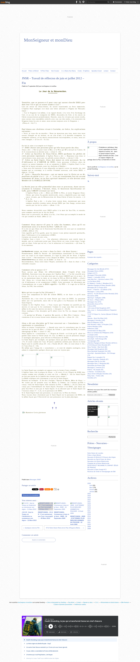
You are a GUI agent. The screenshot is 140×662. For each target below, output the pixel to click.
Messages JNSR (35, 479)
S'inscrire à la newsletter (31, 495)
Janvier (91, 491)
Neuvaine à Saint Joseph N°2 (96, 469)
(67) (97, 359)
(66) (96, 361)
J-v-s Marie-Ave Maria (68, 71)
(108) (92, 328)
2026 (89, 483)
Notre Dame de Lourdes (95, 453)
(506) (101, 285)
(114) (99, 324)
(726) (100, 279)
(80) (99, 351)
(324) (102, 293)
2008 (89, 528)
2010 (89, 524)
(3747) (98, 269)
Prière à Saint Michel (94, 455)
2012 (89, 520)
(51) (96, 371)
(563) (93, 281)
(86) (97, 347)
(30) (95, 376)
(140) (96, 320)
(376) (99, 289)
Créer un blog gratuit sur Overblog (56, 602)
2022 (89, 500)
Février (91, 489)
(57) (96, 367)
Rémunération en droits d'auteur (110, 602)
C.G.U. (97, 602)
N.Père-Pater (45, 71)
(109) (94, 326)
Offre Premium (125, 602)
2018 (89, 508)
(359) (95, 291)
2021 (89, 502)
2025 (89, 493)
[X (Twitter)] (80, 2)
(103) (100, 332)
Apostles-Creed (97, 71)
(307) (95, 300)
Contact (112, 71)
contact (106, 71)
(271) (95, 304)
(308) (96, 298)
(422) (97, 287)
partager (63, 632)
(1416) (96, 277)
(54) (95, 369)
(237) (98, 308)
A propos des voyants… (95, 257)
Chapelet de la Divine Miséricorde (98, 463)
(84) (97, 349)
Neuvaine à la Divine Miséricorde (98, 461)
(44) (99, 374)
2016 (89, 512)
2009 (89, 526)
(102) (92, 335)
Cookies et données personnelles (63, 604)
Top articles (71, 602)
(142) (97, 318)
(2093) (96, 275)
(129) (95, 322)
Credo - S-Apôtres (83, 71)
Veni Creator (55, 71)
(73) (96, 357)
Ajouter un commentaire (38, 540)
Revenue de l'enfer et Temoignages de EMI (101, 471)
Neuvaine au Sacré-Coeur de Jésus (99, 459)
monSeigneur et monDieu (105, 167)
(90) (97, 339)
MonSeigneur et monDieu (48, 40)
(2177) (92, 273)
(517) (100, 283)
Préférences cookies (80, 604)
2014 (89, 516)
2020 (89, 504)
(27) (92, 378)
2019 (89, 506)
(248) (91, 306)
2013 (89, 518)
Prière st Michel (33, 71)
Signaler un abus (88, 602)
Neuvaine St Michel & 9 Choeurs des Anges (101, 457)
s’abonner (52, 632)
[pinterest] (83, 2)
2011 (89, 522)
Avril (90, 485)
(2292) (95, 271)
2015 (89, 514)
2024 (89, 495)
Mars (91, 487)
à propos (75, 632)
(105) (96, 330)
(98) (97, 337)
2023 (89, 498)
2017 (89, 510)
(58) (96, 365)
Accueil (24, 71)
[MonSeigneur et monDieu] (92, 151)
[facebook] (76, 2)
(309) (92, 296)
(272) (94, 302)
